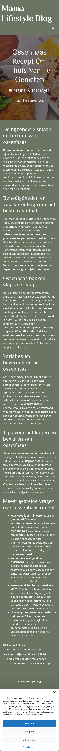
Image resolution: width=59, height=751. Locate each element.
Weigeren (29, 731)
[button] (54, 692)
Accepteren (29, 723)
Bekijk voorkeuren (29, 739)
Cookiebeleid (28, 747)
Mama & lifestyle (31, 90)
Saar (19, 100)
